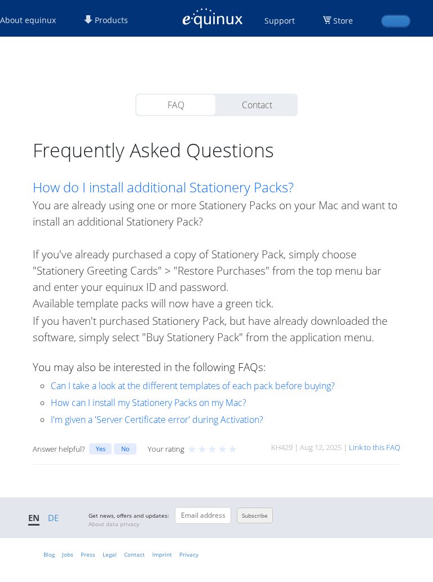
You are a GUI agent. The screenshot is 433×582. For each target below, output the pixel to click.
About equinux (28, 20)
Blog (49, 554)
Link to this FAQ (374, 447)
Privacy (188, 554)
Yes (100, 448)
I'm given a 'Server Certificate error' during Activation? (157, 419)
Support (279, 20)
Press (88, 554)
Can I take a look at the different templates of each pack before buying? (193, 386)
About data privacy (114, 524)
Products (110, 20)
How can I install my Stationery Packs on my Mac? (148, 402)
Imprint (162, 554)
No (125, 448)
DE (53, 517)
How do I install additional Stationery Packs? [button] (163, 187)
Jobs (67, 554)
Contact (257, 105)
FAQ (175, 105)
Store (343, 20)
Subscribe (255, 515)
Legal (110, 554)
